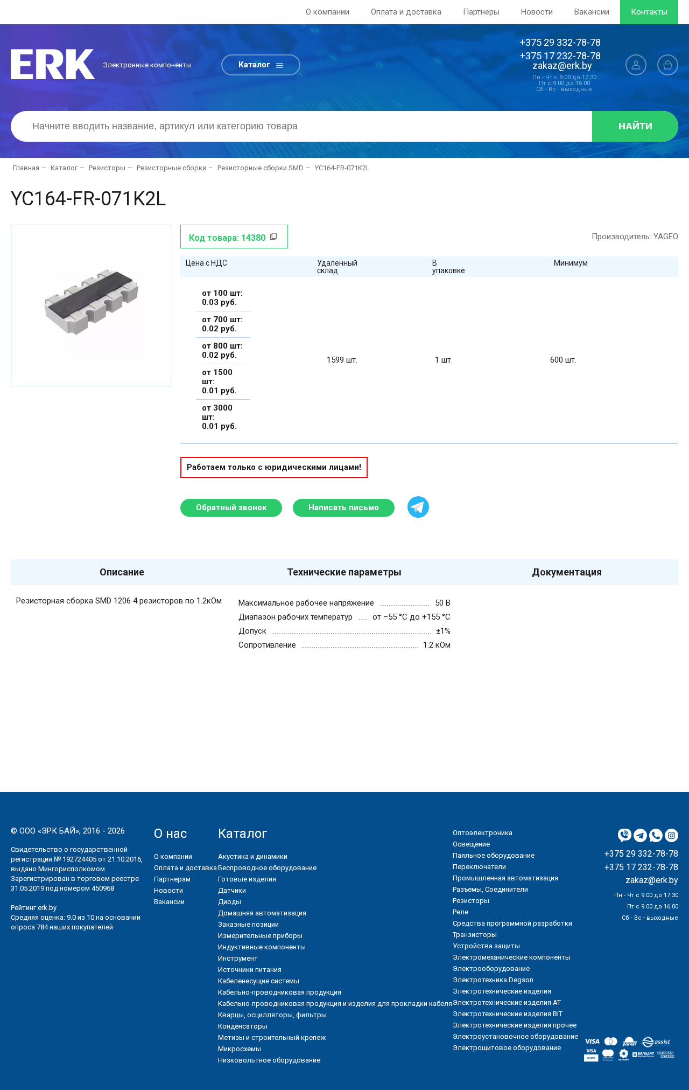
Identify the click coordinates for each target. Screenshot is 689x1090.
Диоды (229, 902)
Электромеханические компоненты (512, 957)
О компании (327, 12)
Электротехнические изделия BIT (508, 1014)
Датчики (232, 890)
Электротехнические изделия (502, 991)
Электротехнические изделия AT (507, 1002)
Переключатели (479, 867)
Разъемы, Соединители (490, 889)
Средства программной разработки (512, 923)
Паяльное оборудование (494, 855)
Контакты (649, 12)
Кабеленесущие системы (258, 981)
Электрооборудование (491, 968)
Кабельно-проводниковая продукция (279, 992)
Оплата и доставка (406, 12)
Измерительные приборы (260, 936)
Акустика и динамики (252, 856)
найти (635, 126)
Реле (460, 912)
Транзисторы (475, 935)
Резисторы (471, 901)
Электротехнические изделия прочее (514, 1025)
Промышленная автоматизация (505, 878)
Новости (537, 12)
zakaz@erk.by (562, 65)
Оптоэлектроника (482, 833)
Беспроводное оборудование (267, 868)
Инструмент (238, 958)
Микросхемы (239, 1049)
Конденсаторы (243, 1026)
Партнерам (172, 879)
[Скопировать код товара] (273, 236)
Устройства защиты (486, 946)
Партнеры (481, 12)
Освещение (471, 844)
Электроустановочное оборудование (515, 1036)
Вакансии (591, 12)
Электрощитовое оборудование (507, 1048)
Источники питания (250, 970)
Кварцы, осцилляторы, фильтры (272, 1015)
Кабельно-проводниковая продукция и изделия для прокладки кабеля (335, 1003)
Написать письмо (343, 507)
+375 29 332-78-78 (560, 42)
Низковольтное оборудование (269, 1060)
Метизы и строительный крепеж (272, 1037)
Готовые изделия (247, 879)
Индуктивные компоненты (262, 947)
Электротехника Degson (493, 980)
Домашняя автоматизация (262, 913)
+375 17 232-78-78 (560, 55)
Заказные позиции (248, 924)
